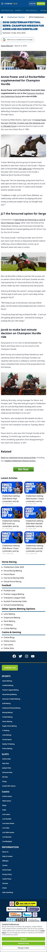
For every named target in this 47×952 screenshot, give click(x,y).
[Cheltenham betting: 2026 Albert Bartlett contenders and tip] (35, 512)
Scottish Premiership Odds (15, 601)
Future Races (9, 574)
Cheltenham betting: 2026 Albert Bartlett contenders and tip (34, 523)
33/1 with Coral (24, 168)
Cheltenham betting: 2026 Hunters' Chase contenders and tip (35, 499)
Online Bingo (9, 637)
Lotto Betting (9, 614)
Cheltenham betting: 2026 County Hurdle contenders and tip (34, 548)
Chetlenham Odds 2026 (14, 567)
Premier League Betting (14, 594)
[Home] (2, 17)
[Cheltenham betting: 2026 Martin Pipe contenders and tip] (12, 488)
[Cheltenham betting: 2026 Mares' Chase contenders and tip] (12, 537)
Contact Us (10, 668)
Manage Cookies (23, 948)
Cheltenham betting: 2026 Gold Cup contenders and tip (11, 523)
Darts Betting (9, 621)
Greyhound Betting (12, 617)
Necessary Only (23, 943)
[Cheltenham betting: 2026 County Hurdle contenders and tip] (35, 537)
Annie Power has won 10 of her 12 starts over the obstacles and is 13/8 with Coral (23, 123)
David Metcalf (7, 46)
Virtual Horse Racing (12, 581)
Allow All (23, 939)
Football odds (9, 590)
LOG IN (32, 3)
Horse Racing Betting (13, 570)
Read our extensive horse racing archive (18, 457)
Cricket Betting (10, 628)
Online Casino (10, 641)
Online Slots (9, 648)
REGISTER (41, 3)
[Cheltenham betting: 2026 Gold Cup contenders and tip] (12, 512)
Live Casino (8, 644)
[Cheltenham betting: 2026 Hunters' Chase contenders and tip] (35, 488)
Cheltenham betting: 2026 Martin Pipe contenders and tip (11, 499)
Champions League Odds (14, 597)
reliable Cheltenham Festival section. (20, 460)
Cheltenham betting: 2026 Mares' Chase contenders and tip (11, 548)
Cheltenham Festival (16, 17)
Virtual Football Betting (14, 605)
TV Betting (8, 625)
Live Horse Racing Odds (14, 578)
